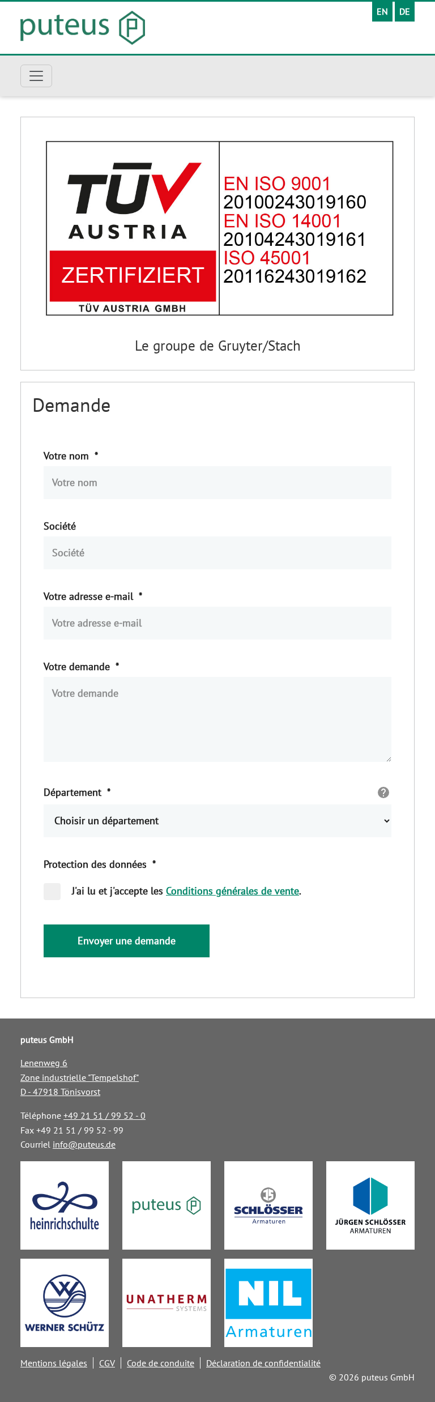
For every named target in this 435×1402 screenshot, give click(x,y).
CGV (107, 1363)
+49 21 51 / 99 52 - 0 (104, 1115)
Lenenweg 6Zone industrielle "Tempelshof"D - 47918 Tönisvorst (79, 1077)
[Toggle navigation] (36, 76)
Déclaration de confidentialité (263, 1363)
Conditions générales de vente (232, 890)
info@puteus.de (84, 1144)
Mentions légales (53, 1363)
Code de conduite (160, 1363)
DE (404, 11)
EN (382, 11)
